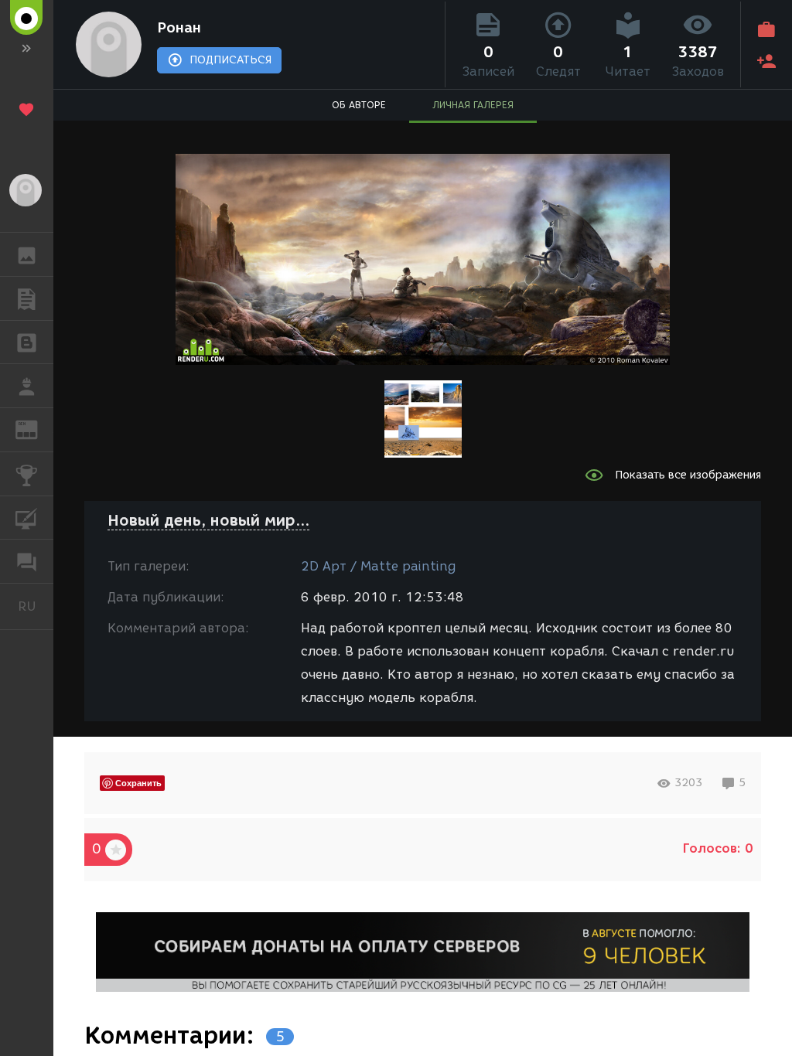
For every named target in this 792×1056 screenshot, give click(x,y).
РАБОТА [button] (26, 385)
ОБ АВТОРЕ (359, 105)
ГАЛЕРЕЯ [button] (26, 254)
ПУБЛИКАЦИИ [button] (26, 298)
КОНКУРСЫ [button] (26, 474)
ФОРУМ (26, 561)
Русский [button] (35, 606)
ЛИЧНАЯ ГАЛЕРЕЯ (473, 105)
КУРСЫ (26, 518)
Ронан (179, 27)
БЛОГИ (26, 342)
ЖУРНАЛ (36, 428)
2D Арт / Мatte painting (378, 566)
